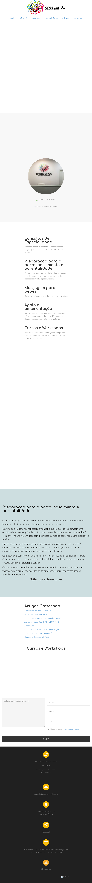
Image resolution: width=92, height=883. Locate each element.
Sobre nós (23, 18)
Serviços (36, 18)
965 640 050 (46, 765)
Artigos (65, 18)
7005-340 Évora (46, 814)
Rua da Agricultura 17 (46, 811)
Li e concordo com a (65, 729)
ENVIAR (46, 739)
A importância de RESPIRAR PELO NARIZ (41, 622)
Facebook (46, 832)
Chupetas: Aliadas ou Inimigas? (36, 637)
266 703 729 (46, 772)
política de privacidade (72, 729)
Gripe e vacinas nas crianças (35, 614)
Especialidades (51, 18)
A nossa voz (29, 626)
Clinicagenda (46, 869)
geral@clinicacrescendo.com (46, 794)
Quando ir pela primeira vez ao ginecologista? (42, 629)
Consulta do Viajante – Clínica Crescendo (41, 610)
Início (12, 18)
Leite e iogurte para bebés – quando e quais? (42, 618)
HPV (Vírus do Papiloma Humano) (38, 633)
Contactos (77, 18)
